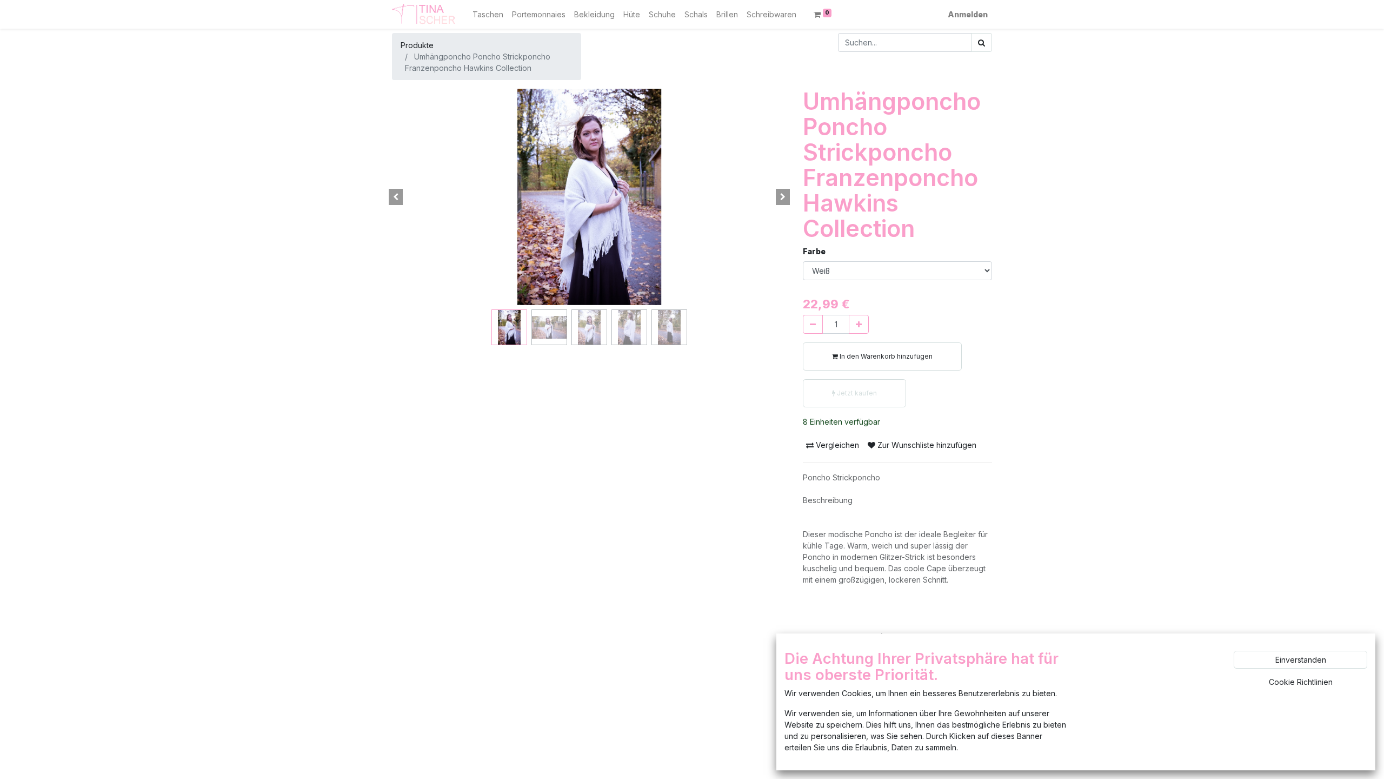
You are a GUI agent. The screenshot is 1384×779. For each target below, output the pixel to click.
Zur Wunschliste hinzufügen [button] (925, 445)
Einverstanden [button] (1300, 659)
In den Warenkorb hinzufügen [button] (885, 356)
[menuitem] (488, 14)
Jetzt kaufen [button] (856, 393)
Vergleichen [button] (836, 445)
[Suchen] (981, 42)
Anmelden (968, 14)
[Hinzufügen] (859, 324)
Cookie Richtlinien (1301, 681)
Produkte (417, 45)
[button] (396, 197)
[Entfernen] (813, 324)
